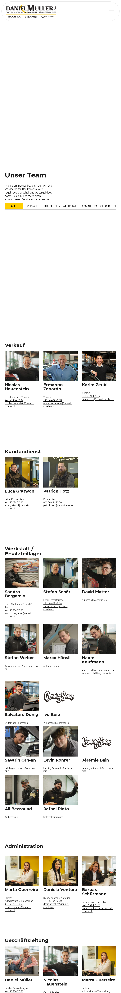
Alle (14, 206)
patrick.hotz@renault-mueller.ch (59, 505)
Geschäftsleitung (108, 206)
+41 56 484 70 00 (14, 610)
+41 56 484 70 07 (14, 400)
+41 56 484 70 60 (14, 904)
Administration (90, 206)
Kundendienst (52, 206)
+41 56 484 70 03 (52, 400)
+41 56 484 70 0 (90, 396)
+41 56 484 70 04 (52, 603)
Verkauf (32, 206)
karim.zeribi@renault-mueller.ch (98, 399)
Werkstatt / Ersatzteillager (71, 206)
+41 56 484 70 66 (14, 502)
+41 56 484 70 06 (52, 502)
